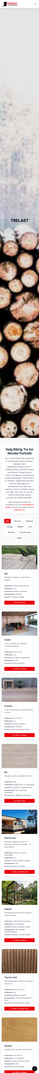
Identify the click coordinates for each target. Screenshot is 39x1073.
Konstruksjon (25, 532)
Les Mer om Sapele (19, 940)
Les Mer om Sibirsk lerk (19, 872)
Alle (7, 521)
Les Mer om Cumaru (19, 735)
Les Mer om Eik (19, 801)
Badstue (11, 532)
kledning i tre (19, 510)
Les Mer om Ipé (19, 602)
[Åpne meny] (35, 4)
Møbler (20, 527)
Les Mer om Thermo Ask (19, 1008)
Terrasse (17, 521)
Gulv (30, 527)
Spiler (19, 538)
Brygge (10, 527)
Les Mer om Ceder (19, 669)
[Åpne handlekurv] (34, 1068)
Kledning (29, 521)
